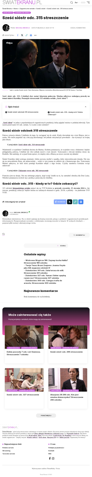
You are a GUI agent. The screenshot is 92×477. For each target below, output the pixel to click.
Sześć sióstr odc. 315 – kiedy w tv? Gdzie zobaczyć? (65, 113)
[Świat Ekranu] (24, 2)
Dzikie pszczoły (13, 348)
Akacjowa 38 (56, 390)
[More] (35, 35)
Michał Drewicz (23, 28)
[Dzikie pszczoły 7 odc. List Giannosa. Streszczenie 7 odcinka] (24, 337)
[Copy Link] (26, 35)
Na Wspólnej (66, 435)
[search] (71, 2)
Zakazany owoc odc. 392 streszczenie (33, 171)
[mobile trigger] (88, 2)
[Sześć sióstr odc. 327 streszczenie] (24, 379)
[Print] (31, 35)
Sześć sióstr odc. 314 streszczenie (31, 145)
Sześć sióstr (8, 12)
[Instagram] (53, 458)
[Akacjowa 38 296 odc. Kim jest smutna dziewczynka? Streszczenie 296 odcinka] (67, 379)
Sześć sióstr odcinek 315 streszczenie (23, 112)
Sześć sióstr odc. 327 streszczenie (23, 395)
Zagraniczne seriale (22, 12)
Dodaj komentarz (78, 28)
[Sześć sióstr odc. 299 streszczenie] (67, 337)
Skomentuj (80, 235)
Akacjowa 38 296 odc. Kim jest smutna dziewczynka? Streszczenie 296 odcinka (66, 397)
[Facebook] (49, 458)
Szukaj (63, 246)
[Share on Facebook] (18, 35)
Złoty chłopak (39, 433)
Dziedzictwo (48, 433)
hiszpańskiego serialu (21, 188)
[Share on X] (22, 35)
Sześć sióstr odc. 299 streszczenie (66, 352)
